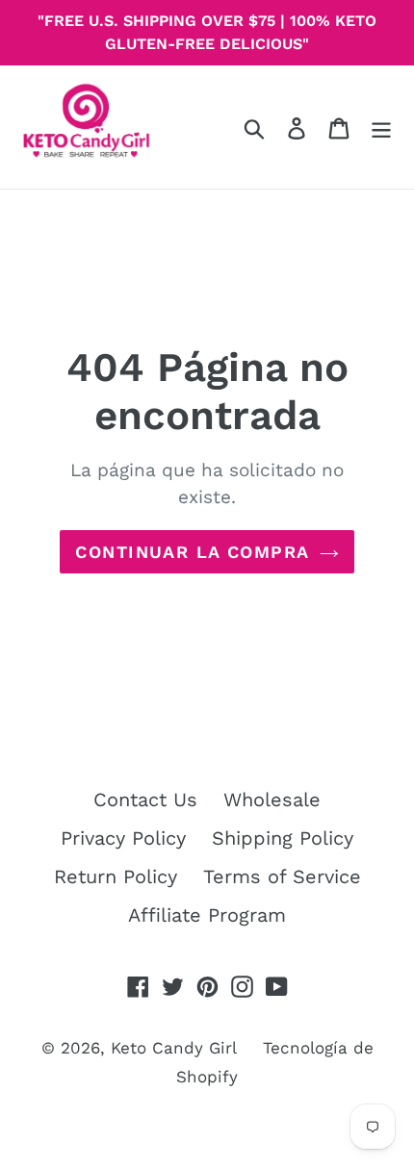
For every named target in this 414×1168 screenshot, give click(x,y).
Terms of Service (282, 876)
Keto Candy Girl (174, 1047)
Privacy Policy (123, 838)
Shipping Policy (282, 838)
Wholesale (272, 799)
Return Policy (115, 876)
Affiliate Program (207, 915)
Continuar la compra (192, 552)
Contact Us (145, 799)
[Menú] (381, 127)
